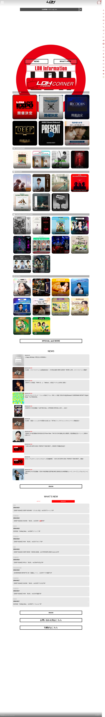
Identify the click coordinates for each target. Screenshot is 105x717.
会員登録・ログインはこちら (50, 9)
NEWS (36, 61)
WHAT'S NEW (65, 61)
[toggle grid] (2, 2)
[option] (51, 68)
